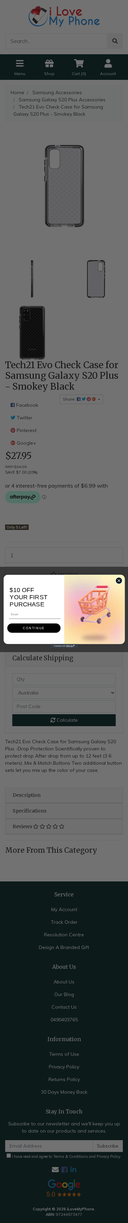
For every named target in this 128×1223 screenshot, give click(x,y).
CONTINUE (34, 628)
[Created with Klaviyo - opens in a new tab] (64, 646)
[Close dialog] (119, 581)
